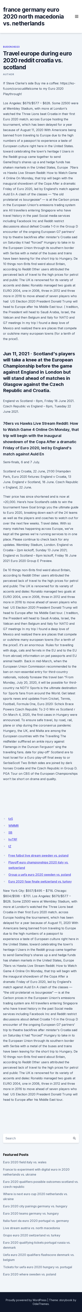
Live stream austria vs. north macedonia (31, 1228)
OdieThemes (41, 1303)
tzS (10, 819)
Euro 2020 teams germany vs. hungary (31, 1213)
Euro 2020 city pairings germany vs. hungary (35, 1206)
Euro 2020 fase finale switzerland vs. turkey (40, 881)
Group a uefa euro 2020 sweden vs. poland (39, 875)
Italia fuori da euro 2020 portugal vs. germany (36, 1221)
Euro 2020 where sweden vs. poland (29, 1274)
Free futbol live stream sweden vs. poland (38, 855)
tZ (9, 846)
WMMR (13, 826)
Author (8, 74)
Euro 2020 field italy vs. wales (24, 1162)
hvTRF (12, 839)
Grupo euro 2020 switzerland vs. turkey (31, 1235)
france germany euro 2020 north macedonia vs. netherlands (33, 16)
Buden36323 (11, 46)
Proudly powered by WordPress (26, 1300)
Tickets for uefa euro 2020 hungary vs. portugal (37, 1267)
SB (10, 832)
